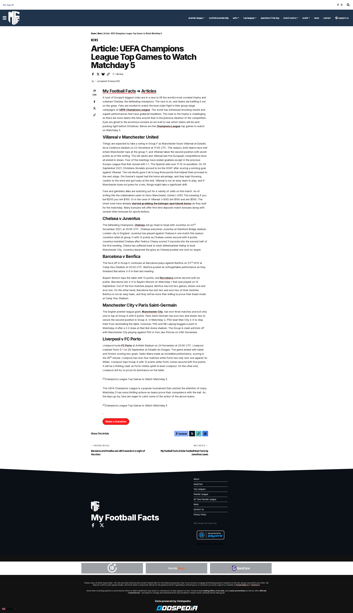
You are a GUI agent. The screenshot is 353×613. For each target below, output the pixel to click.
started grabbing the (145, 203)
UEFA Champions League (134, 109)
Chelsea (140, 225)
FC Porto (126, 345)
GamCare (255, 585)
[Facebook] (338, 5)
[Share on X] (98, 74)
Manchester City (152, 311)
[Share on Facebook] (93, 74)
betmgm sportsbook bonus (174, 203)
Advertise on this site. (210, 543)
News (100, 33)
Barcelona (166, 277)
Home (93, 33)
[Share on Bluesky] (103, 74)
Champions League (168, 126)
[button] (348, 5)
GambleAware (242, 585)
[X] (341, 5)
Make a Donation (115, 421)
